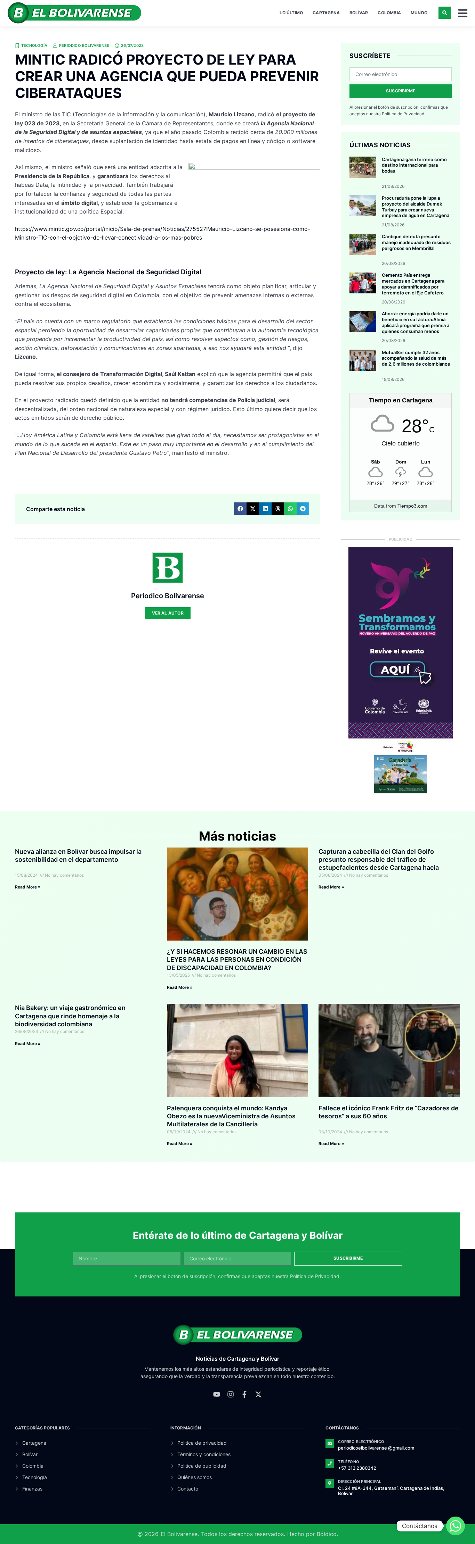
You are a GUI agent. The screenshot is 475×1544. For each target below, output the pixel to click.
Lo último (291, 12)
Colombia (389, 12)
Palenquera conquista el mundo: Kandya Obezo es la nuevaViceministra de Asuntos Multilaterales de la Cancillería (231, 1116)
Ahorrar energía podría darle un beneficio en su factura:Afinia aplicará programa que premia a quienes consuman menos (415, 322)
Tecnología (34, 45)
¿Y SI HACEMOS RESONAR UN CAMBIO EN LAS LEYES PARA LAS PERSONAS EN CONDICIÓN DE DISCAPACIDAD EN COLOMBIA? (237, 959)
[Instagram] (230, 1394)
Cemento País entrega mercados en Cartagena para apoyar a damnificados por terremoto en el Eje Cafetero (413, 283)
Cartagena (326, 12)
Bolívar (358, 12)
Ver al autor (168, 613)
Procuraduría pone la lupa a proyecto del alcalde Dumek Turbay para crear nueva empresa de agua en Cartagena (415, 206)
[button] (444, 13)
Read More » (28, 887)
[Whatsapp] (455, 1526)
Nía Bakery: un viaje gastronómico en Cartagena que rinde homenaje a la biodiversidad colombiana (70, 1016)
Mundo (419, 12)
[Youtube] (216, 1394)
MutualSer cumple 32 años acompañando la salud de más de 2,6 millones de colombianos (416, 358)
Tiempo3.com (412, 506)
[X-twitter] (258, 1394)
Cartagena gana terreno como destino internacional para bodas (414, 165)
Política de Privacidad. (403, 113)
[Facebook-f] (244, 1394)
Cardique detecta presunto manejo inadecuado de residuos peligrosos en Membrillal (416, 242)
